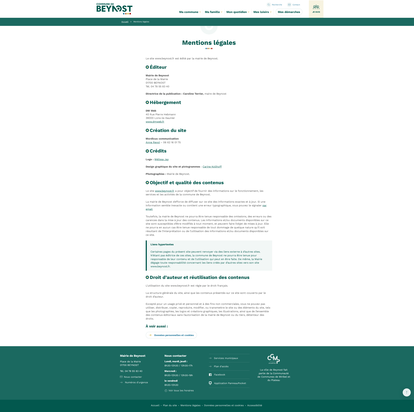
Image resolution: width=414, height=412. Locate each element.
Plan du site (170, 405)
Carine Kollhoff (212, 166)
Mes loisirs (261, 12)
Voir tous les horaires (181, 390)
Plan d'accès (221, 366)
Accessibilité (254, 405)
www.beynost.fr (164, 190)
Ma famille (212, 12)
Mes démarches (289, 12)
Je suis (316, 12)
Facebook (219, 374)
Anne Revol (153, 142)
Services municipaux (226, 358)
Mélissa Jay (161, 159)
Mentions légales (190, 405)
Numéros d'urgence (136, 382)
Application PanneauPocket (230, 383)
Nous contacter (133, 376)
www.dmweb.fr (155, 121)
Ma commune (188, 12)
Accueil (124, 22)
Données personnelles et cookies (174, 335)
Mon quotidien (236, 12)
